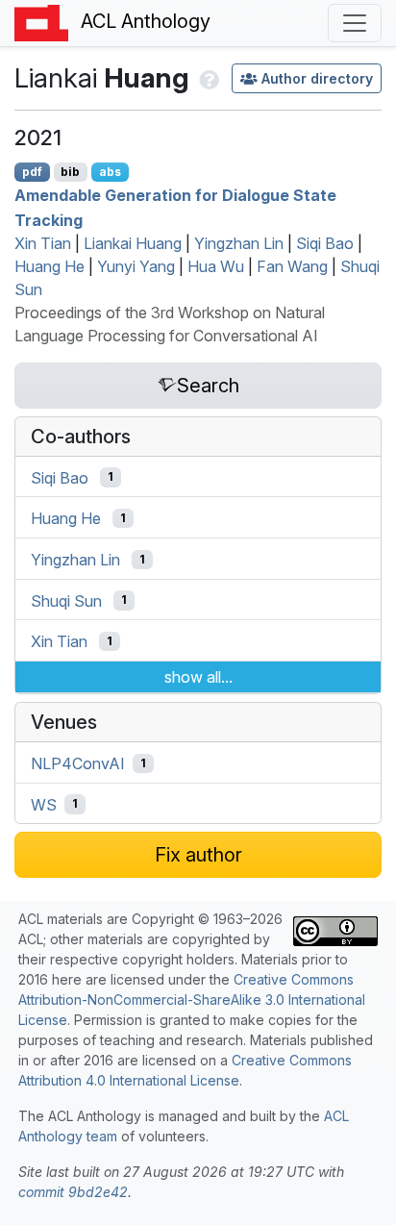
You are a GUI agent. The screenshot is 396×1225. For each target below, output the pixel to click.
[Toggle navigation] (355, 23)
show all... (198, 677)
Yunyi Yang (136, 266)
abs (110, 171)
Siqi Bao (325, 243)
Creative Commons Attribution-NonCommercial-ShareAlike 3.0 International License (191, 999)
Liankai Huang (133, 243)
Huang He (49, 266)
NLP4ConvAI (78, 763)
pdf (32, 171)
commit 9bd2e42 (73, 1192)
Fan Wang (292, 266)
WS (44, 803)
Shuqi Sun (66, 600)
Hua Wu (215, 266)
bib (70, 171)
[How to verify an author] (207, 78)
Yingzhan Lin (239, 243)
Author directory (317, 78)
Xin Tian (42, 243)
